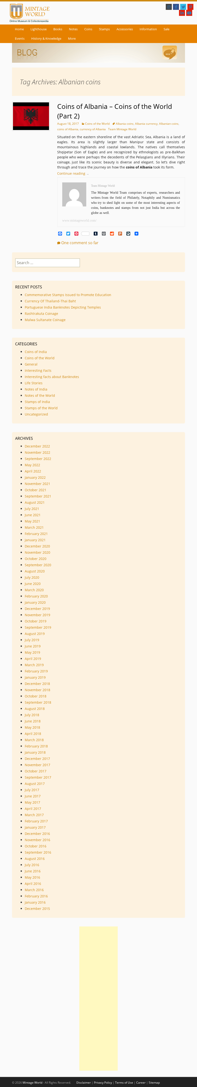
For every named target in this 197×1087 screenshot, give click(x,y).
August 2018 (35, 708)
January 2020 (35, 602)
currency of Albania (93, 129)
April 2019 (33, 658)
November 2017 (37, 765)
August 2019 (35, 633)
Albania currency (146, 124)
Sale (166, 29)
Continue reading (74, 173)
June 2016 (33, 871)
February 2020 (36, 596)
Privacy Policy (103, 1083)
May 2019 (32, 652)
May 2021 (32, 521)
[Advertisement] (98, 998)
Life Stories (34, 383)
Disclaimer (83, 1083)
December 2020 (37, 546)
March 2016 (34, 890)
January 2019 (35, 677)
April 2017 (33, 808)
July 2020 (32, 577)
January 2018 (35, 752)
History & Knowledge (46, 38)
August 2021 (35, 502)
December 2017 (37, 758)
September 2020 (38, 565)
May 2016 (32, 877)
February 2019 (36, 671)
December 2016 (37, 833)
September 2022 (38, 458)
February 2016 (36, 896)
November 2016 (37, 840)
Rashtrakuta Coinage (41, 313)
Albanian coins (169, 124)
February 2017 (36, 821)
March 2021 (34, 527)
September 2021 (38, 496)
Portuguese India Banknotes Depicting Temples (63, 307)
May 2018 (32, 727)
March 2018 (34, 740)
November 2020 (37, 552)
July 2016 (32, 865)
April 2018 (33, 733)
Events (20, 38)
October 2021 (35, 490)
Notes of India (36, 389)
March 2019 (34, 665)
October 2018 (35, 696)
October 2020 (35, 558)
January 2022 (35, 477)
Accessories (125, 29)
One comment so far (79, 242)
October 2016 (35, 846)
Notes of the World (40, 395)
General (31, 364)
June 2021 (33, 515)
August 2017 (35, 783)
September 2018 (38, 702)
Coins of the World (97, 124)
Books (57, 29)
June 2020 (33, 583)
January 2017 (35, 827)
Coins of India (36, 351)
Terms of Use (124, 1083)
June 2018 (33, 721)
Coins (88, 29)
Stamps (104, 29)
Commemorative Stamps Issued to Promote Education (68, 294)
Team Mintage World (122, 129)
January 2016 (35, 902)
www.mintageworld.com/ (79, 220)
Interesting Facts (38, 370)
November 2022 (37, 452)
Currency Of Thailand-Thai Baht (50, 301)
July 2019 (32, 640)
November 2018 (37, 690)
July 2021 (32, 508)
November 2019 (37, 615)
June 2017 (33, 796)
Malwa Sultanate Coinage (46, 319)
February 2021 (36, 533)
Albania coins (125, 124)
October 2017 (35, 771)
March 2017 (34, 815)
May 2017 (32, 802)
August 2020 (35, 571)
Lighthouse (39, 29)
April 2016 (33, 883)
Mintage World (32, 1083)
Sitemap (154, 1083)
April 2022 (33, 471)
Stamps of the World (41, 408)
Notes (73, 29)
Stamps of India (37, 401)
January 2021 (35, 540)
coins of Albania (67, 129)
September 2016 (38, 852)
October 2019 (35, 621)
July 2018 (32, 715)
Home (19, 29)
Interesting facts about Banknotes (52, 376)
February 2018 (36, 746)
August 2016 (35, 858)
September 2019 (38, 627)
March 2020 (34, 590)
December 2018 (37, 683)
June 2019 (33, 646)
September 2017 (38, 777)
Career (141, 1083)
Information (148, 29)
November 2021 (37, 483)
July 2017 (32, 790)
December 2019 (37, 608)
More (72, 38)
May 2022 (32, 465)
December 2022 (37, 446)
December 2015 (37, 908)
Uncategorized (36, 414)
